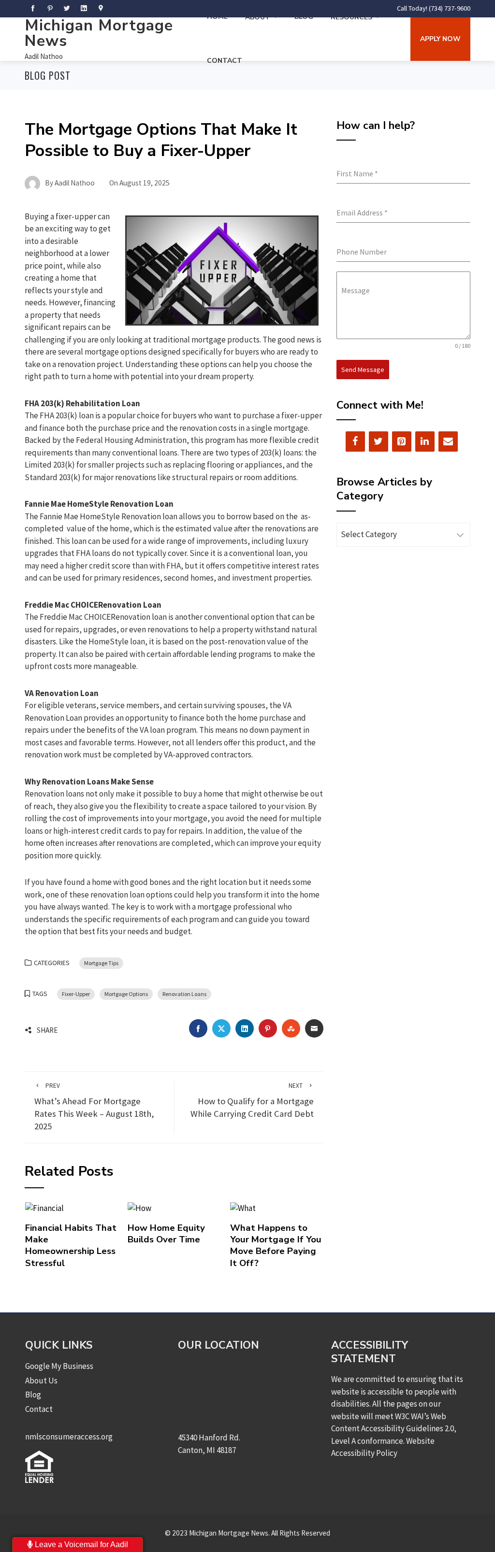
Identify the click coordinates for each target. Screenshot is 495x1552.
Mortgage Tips (101, 963)
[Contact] (448, 441)
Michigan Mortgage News (99, 33)
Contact (224, 60)
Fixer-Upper (76, 993)
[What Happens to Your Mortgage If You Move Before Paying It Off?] (243, 1207)
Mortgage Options (126, 993)
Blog (33, 1394)
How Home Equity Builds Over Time (166, 1234)
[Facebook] (355, 441)
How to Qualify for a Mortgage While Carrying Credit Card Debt (252, 1101)
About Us (41, 1380)
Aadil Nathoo (44, 56)
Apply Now (440, 38)
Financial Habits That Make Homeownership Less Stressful (70, 1245)
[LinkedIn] (425, 441)
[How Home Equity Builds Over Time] (139, 1207)
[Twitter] (378, 441)
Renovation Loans (184, 993)
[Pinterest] (401, 441)
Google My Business (59, 1366)
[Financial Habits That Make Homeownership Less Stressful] (44, 1207)
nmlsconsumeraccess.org (69, 1436)
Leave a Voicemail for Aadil (80, 1544)
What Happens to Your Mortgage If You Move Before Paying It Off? (275, 1245)
